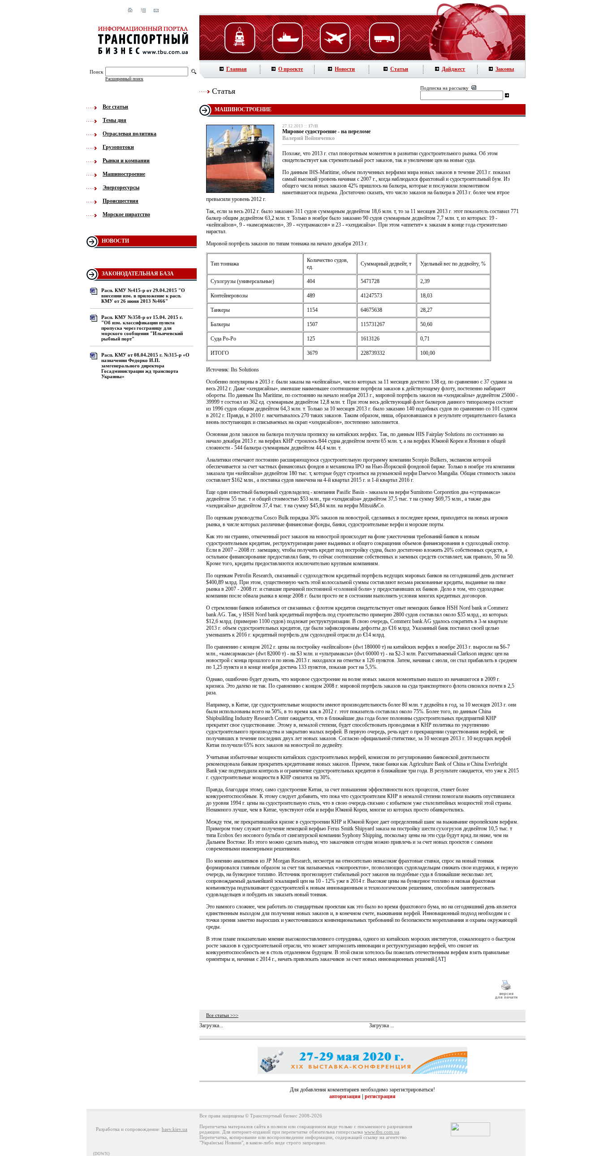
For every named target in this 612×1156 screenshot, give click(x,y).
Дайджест (453, 69)
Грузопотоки (118, 147)
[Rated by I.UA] (470, 1134)
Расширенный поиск (124, 78)
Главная (236, 69)
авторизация (345, 1096)
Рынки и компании (126, 160)
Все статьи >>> (222, 1015)
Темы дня (114, 120)
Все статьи (115, 107)
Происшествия (120, 201)
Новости (345, 69)
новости (115, 241)
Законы (505, 69)
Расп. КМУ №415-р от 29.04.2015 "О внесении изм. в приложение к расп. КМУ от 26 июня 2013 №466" (143, 296)
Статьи (399, 69)
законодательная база (138, 273)
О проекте (290, 69)
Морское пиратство (126, 214)
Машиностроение (124, 174)
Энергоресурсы (121, 187)
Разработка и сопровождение (127, 1129)
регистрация (380, 1096)
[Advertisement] (346, 989)
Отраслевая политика (129, 134)
